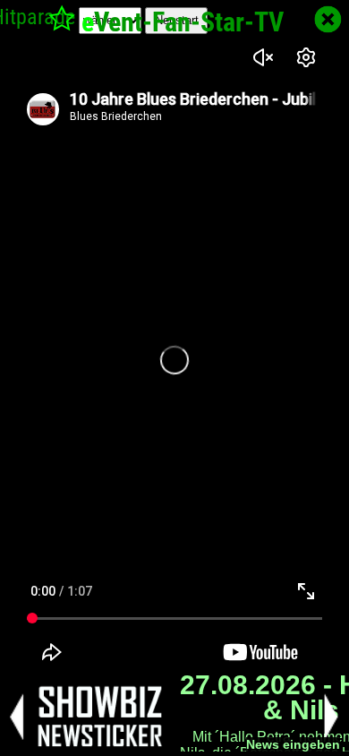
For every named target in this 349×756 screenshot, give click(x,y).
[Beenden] (328, 19)
